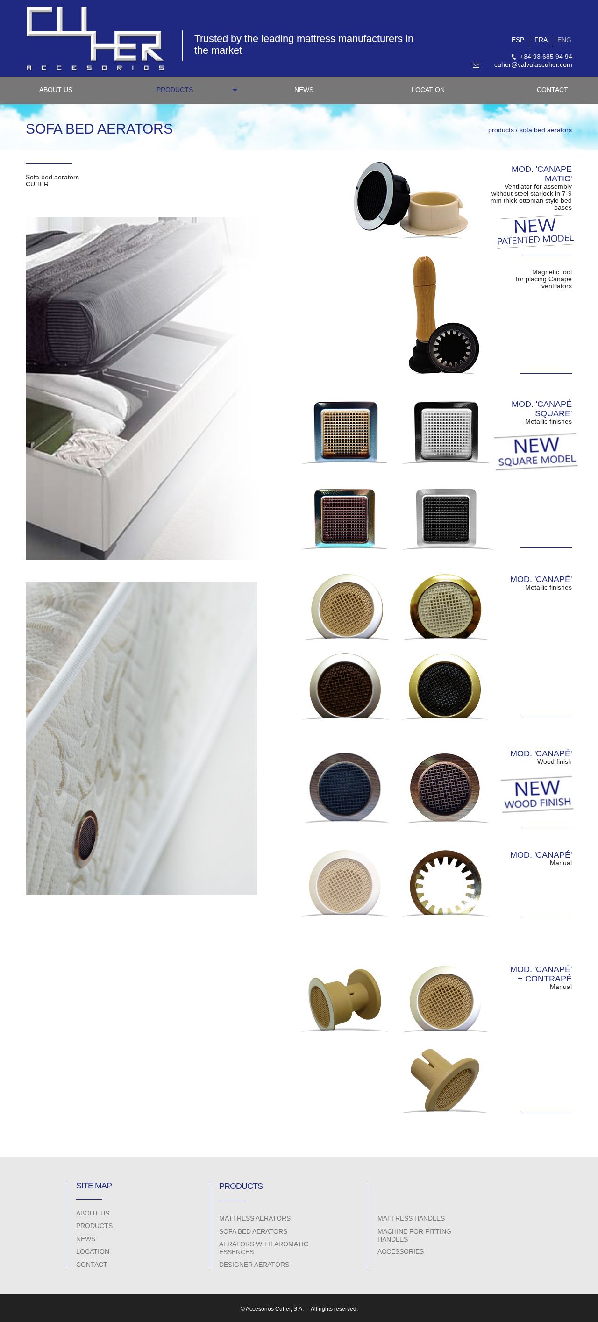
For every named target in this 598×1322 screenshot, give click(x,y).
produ (496, 130)
